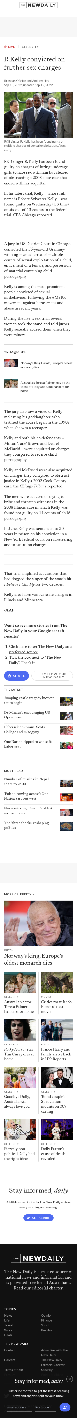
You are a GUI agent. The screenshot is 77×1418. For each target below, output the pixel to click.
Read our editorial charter (38, 1288)
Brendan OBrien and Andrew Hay (26, 80)
